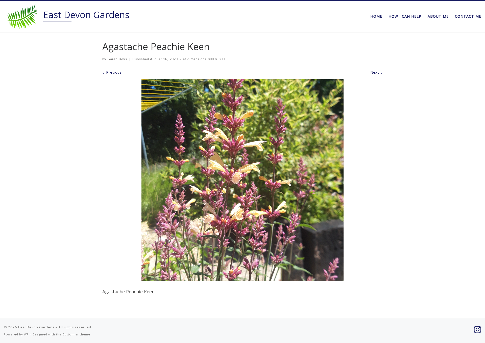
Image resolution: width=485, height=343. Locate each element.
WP (26, 334)
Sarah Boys (117, 59)
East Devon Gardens (36, 327)
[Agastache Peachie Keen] (242, 180)
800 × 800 (216, 59)
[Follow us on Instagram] (477, 329)
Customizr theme (76, 334)
